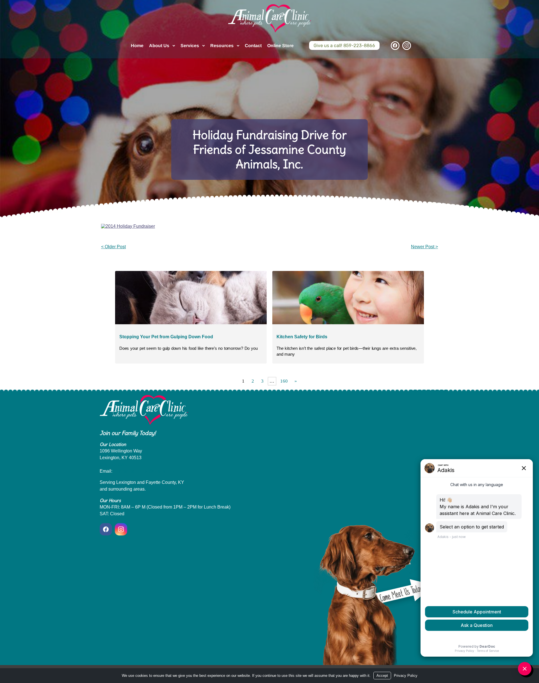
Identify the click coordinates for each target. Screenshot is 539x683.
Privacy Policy (405, 675)
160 (284, 381)
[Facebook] (395, 45)
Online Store (280, 45)
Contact (253, 45)
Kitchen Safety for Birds (302, 336)
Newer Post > (424, 246)
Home (137, 45)
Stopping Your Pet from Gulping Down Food (166, 336)
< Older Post (113, 246)
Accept (382, 675)
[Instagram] (406, 45)
